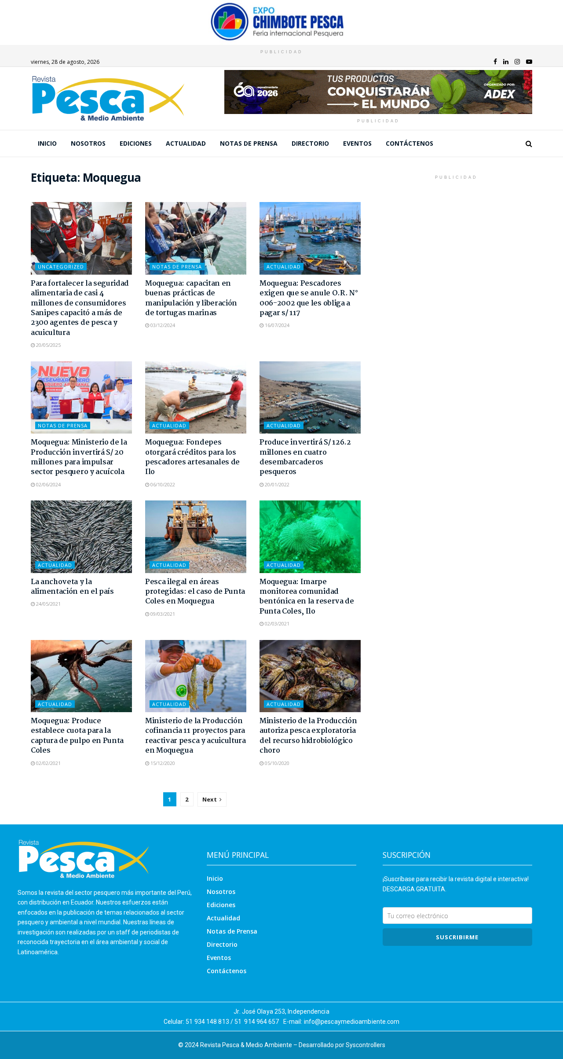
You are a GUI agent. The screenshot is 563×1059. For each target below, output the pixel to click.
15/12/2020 (162, 763)
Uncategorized (61, 266)
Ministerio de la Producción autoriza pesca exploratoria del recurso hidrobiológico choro (308, 736)
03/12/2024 (162, 325)
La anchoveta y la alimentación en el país (72, 587)
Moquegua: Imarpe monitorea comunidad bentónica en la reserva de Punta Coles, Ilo (307, 597)
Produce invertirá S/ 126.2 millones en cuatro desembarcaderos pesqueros (305, 457)
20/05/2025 (48, 345)
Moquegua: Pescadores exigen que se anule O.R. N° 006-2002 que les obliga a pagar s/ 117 (309, 298)
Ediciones (136, 143)
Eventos (357, 143)
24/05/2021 (48, 603)
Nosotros (88, 143)
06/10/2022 (162, 484)
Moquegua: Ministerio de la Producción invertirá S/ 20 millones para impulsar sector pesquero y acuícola (79, 457)
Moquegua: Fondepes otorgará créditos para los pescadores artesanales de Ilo (192, 457)
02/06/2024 (48, 484)
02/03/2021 (276, 623)
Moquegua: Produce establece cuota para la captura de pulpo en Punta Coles (77, 736)
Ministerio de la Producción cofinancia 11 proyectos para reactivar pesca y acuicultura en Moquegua (195, 736)
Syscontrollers (365, 1044)
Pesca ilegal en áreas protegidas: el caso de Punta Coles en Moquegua (195, 592)
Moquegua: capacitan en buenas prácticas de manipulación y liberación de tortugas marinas (191, 298)
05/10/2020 (276, 763)
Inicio (47, 143)
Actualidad (186, 143)
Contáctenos (409, 143)
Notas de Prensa (249, 143)
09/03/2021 (162, 613)
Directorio (310, 143)
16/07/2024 (276, 325)
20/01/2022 (276, 484)
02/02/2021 (48, 763)
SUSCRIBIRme (457, 937)
